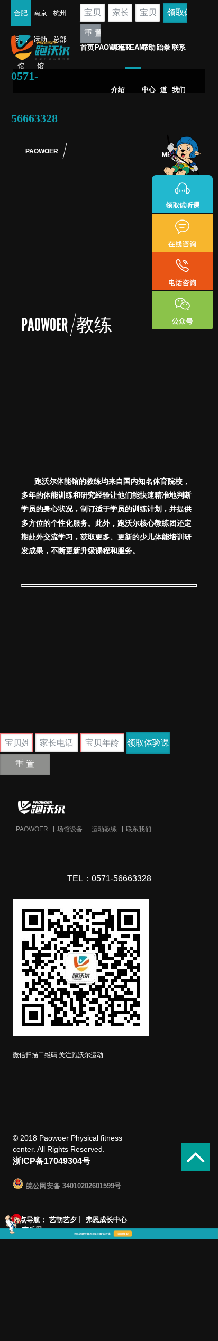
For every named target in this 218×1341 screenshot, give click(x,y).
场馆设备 (70, 829)
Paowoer (32, 829)
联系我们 (138, 829)
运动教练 (104, 829)
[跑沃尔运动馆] (109, 807)
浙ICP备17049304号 (51, 1160)
